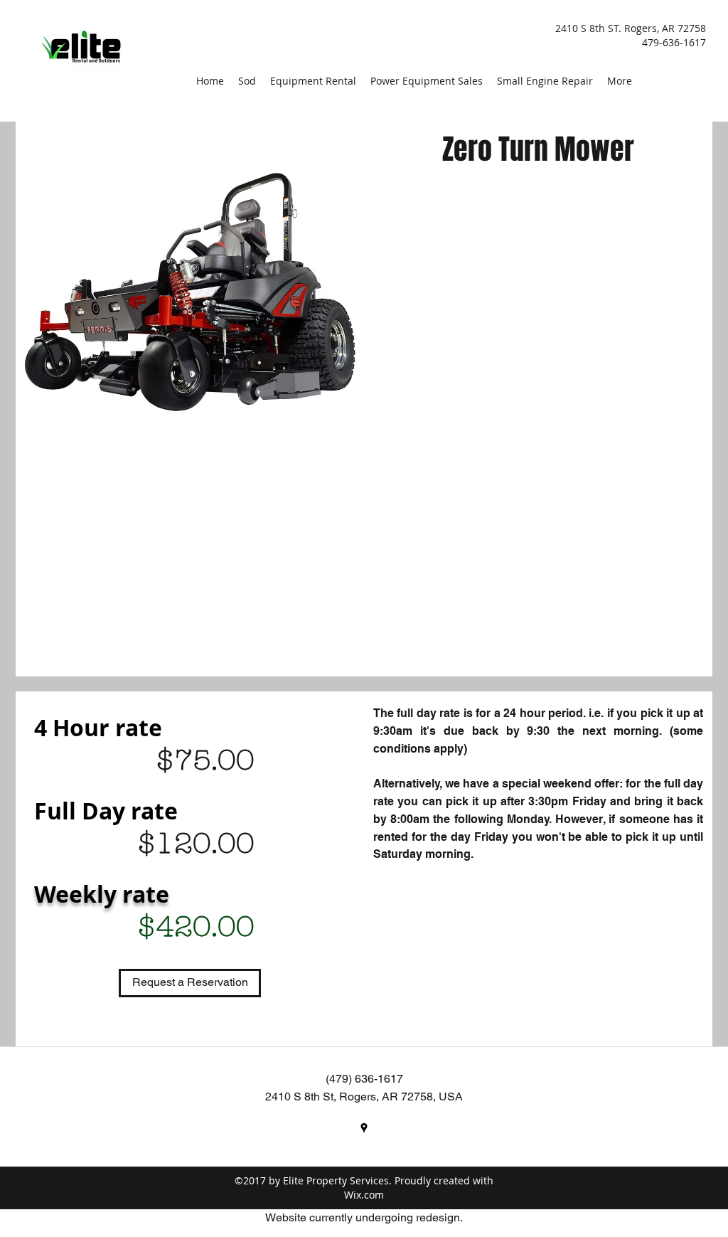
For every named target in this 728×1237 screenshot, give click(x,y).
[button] (190, 983)
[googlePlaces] (364, 1128)
